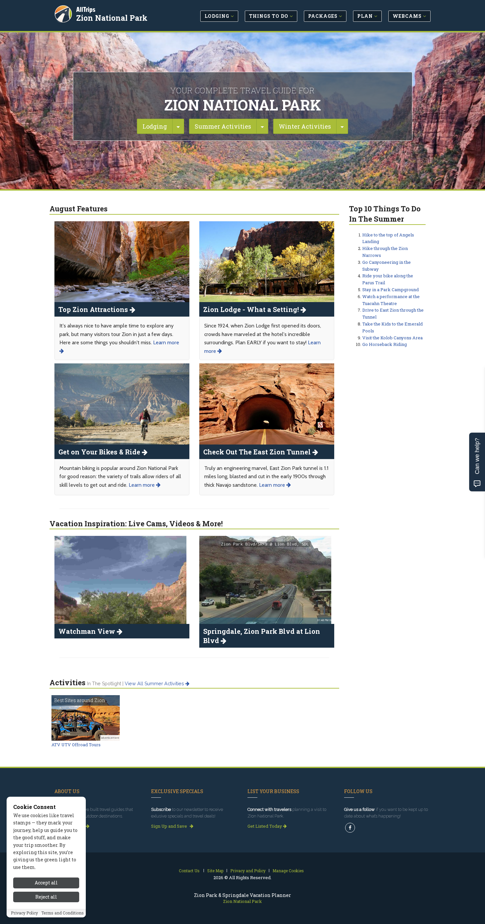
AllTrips (85, 9)
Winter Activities (305, 126)
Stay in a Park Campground (390, 290)
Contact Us (189, 870)
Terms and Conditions (62, 913)
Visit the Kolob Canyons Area (392, 338)
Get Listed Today (265, 826)
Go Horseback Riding (384, 344)
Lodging (155, 126)
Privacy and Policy (248, 870)
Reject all (46, 897)
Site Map (215, 870)
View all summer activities (155, 683)
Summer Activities (223, 126)
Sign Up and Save (169, 826)
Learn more (142, 485)
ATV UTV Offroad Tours (76, 745)
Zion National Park (111, 18)
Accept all (46, 882)
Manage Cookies (288, 870)
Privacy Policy (24, 913)
